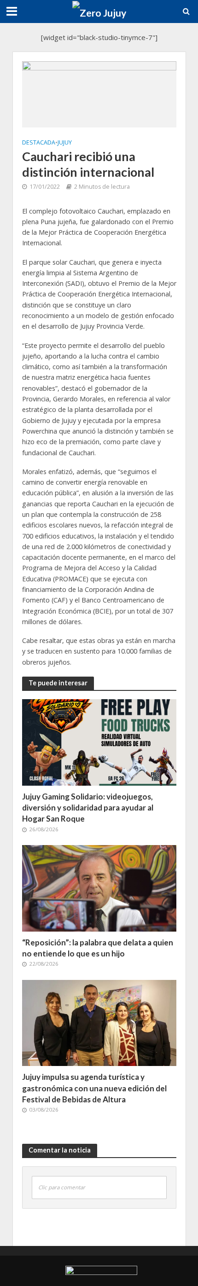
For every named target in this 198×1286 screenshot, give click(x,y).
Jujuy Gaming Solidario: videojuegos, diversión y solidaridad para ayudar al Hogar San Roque (87, 807)
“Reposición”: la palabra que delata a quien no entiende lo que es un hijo (97, 948)
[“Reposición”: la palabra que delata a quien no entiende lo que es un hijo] (99, 887)
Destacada (38, 142)
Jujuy (65, 142)
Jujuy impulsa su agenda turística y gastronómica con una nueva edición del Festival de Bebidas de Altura (94, 1088)
